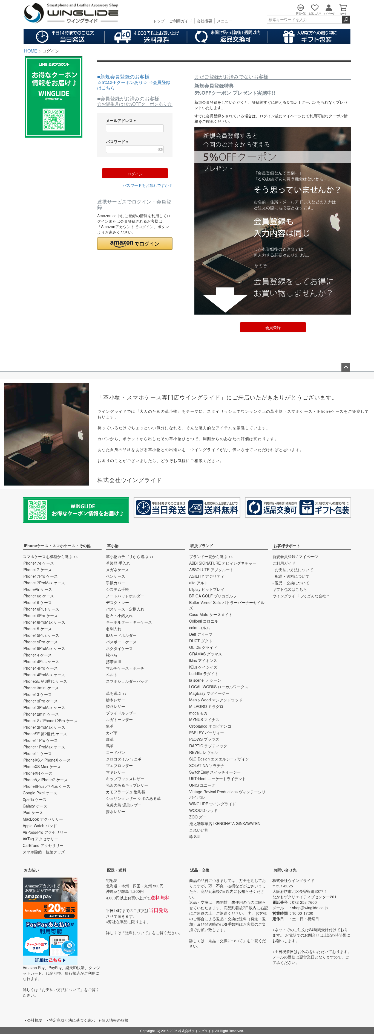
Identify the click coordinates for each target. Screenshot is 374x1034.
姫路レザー (115, 706)
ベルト (111, 674)
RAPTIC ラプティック (208, 745)
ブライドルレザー (121, 713)
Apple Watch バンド (40, 825)
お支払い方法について (61, 989)
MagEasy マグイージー (209, 693)
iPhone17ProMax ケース (44, 582)
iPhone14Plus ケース (41, 661)
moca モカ (198, 713)
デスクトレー (117, 602)
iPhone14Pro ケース (40, 668)
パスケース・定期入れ (125, 609)
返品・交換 (199, 870)
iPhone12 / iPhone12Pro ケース (50, 720)
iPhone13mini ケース (41, 687)
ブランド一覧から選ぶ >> (211, 556)
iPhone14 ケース (37, 655)
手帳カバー (115, 582)
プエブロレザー (119, 765)
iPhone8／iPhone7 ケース (45, 779)
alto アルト (198, 582)
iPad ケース (33, 812)
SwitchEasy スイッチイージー (215, 772)
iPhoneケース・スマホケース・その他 (57, 545)
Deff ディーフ (200, 634)
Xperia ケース (35, 799)
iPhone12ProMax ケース (44, 727)
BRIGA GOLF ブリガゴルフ (213, 596)
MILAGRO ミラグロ (206, 706)
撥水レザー (115, 811)
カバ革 (111, 732)
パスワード (118, 141)
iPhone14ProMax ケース (44, 674)
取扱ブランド (201, 545)
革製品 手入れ (118, 563)
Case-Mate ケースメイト (210, 614)
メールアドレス (122, 120)
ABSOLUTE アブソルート (211, 569)
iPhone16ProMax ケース (44, 622)
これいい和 (198, 830)
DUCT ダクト (200, 640)
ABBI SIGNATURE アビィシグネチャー (222, 563)
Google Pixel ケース (40, 792)
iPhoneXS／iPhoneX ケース (47, 760)
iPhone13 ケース (37, 694)
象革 (110, 726)
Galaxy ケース (35, 806)
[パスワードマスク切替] (159, 149)
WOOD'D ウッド (203, 810)
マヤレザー (115, 772)
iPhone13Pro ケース (40, 701)
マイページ (308, 556)
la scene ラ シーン (205, 680)
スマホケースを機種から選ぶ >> (50, 556)
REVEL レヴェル (203, 752)
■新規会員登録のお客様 (133, 82)
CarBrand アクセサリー (43, 845)
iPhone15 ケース (37, 628)
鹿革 (110, 739)
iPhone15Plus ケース (41, 635)
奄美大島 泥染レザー (124, 805)
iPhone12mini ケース (41, 714)
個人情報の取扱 (115, 1020)
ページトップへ (345, 367)
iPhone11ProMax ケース (44, 747)
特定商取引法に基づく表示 (72, 1020)
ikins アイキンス (203, 660)
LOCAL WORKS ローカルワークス (218, 686)
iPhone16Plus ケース (41, 609)
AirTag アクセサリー (40, 838)
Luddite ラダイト (203, 673)
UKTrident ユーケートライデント (217, 778)
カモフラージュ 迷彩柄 (125, 791)
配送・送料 (116, 870)
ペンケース (115, 576)
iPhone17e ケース (38, 563)
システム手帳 (117, 589)
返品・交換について (225, 940)
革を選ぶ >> (116, 693)
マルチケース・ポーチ (125, 668)
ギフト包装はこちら (289, 589)
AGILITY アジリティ (206, 576)
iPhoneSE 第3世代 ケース (45, 681)
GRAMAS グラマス (205, 654)
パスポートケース (121, 641)
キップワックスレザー (125, 778)
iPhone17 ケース (37, 569)
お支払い (31, 870)
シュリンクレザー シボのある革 (133, 798)
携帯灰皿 (113, 661)
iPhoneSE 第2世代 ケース (45, 733)
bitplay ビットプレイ (207, 589)
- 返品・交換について (290, 582)
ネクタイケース (119, 648)
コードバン (115, 752)
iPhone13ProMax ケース (44, 707)
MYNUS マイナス (204, 719)
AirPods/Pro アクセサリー (45, 832)
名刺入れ (113, 628)
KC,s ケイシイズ (203, 667)
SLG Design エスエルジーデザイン (219, 759)
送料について (136, 932)
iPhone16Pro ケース (40, 615)
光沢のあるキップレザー (127, 785)
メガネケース (117, 569)
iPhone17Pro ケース (40, 576)
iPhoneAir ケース (37, 589)
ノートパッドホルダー (125, 596)
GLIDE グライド (203, 647)
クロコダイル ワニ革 (124, 759)
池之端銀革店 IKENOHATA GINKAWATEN (224, 823)
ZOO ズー (197, 817)
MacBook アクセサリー (43, 819)
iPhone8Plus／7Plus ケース (46, 786)
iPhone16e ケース (38, 596)
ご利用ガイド (180, 21)
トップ (159, 21)
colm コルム (199, 627)
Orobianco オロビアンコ (210, 726)
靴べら (111, 655)
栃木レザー (115, 699)
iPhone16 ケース (37, 602)
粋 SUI (194, 836)
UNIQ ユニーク (202, 785)
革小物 (113, 545)
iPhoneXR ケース (38, 773)
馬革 (110, 745)
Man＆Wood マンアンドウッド (216, 699)
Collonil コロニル (203, 621)
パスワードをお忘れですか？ (147, 185)
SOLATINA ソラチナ (206, 765)
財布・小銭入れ (119, 615)
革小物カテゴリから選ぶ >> (130, 556)
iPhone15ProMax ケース (44, 648)
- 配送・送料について (290, 576)
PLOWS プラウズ (204, 739)
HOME (30, 51)
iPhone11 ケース (37, 753)
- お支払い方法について (292, 569)
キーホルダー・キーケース (129, 622)
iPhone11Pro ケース (40, 740)
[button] (134, 243)
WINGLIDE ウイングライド (212, 803)
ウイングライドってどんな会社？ (301, 596)
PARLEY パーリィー (206, 732)
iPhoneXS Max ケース (42, 766)
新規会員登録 (283, 556)
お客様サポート (287, 545)
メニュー (224, 21)
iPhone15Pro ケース (40, 641)
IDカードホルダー (121, 635)
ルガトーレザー (119, 719)
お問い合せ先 (285, 870)
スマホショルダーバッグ (127, 681)
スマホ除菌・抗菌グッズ (44, 852)
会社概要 (204, 21)
